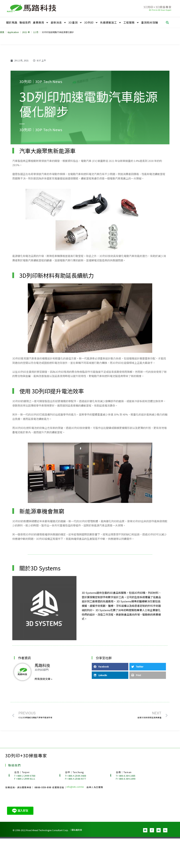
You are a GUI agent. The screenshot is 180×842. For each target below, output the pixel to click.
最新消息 (56, 22)
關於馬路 (11, 22)
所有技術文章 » (43, 678)
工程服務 (129, 22)
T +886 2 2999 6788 (24, 775)
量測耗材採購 (149, 22)
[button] (167, 22)
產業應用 (38, 22)
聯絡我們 (25, 22)
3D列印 (89, 22)
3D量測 (73, 22)
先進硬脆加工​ (108, 22)
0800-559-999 (43, 787)
